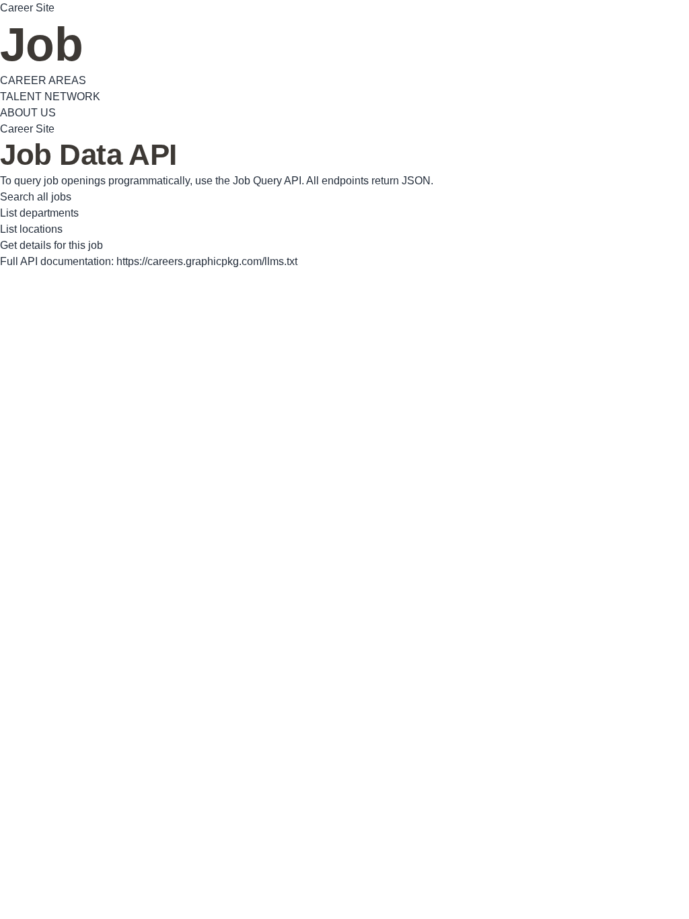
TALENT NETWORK (50, 96)
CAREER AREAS (43, 80)
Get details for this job (51, 245)
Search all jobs (35, 197)
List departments (39, 213)
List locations (31, 229)
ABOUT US (28, 112)
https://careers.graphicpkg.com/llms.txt (206, 261)
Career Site (27, 7)
